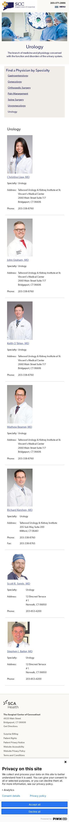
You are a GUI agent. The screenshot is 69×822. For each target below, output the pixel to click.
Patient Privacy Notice (14, 742)
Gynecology (15, 81)
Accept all (34, 804)
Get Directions (11, 726)
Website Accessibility (14, 746)
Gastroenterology (18, 75)
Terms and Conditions (14, 755)
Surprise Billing (11, 734)
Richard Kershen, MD (20, 509)
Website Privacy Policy (14, 751)
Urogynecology (17, 105)
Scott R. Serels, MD (18, 583)
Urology (12, 111)
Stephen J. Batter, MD (20, 651)
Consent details (11, 795)
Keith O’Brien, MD (18, 343)
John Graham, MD (18, 259)
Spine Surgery (16, 99)
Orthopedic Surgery (19, 87)
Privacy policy (38, 795)
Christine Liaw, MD (18, 177)
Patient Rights (10, 738)
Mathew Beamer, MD (19, 426)
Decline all (34, 811)
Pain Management (18, 93)
